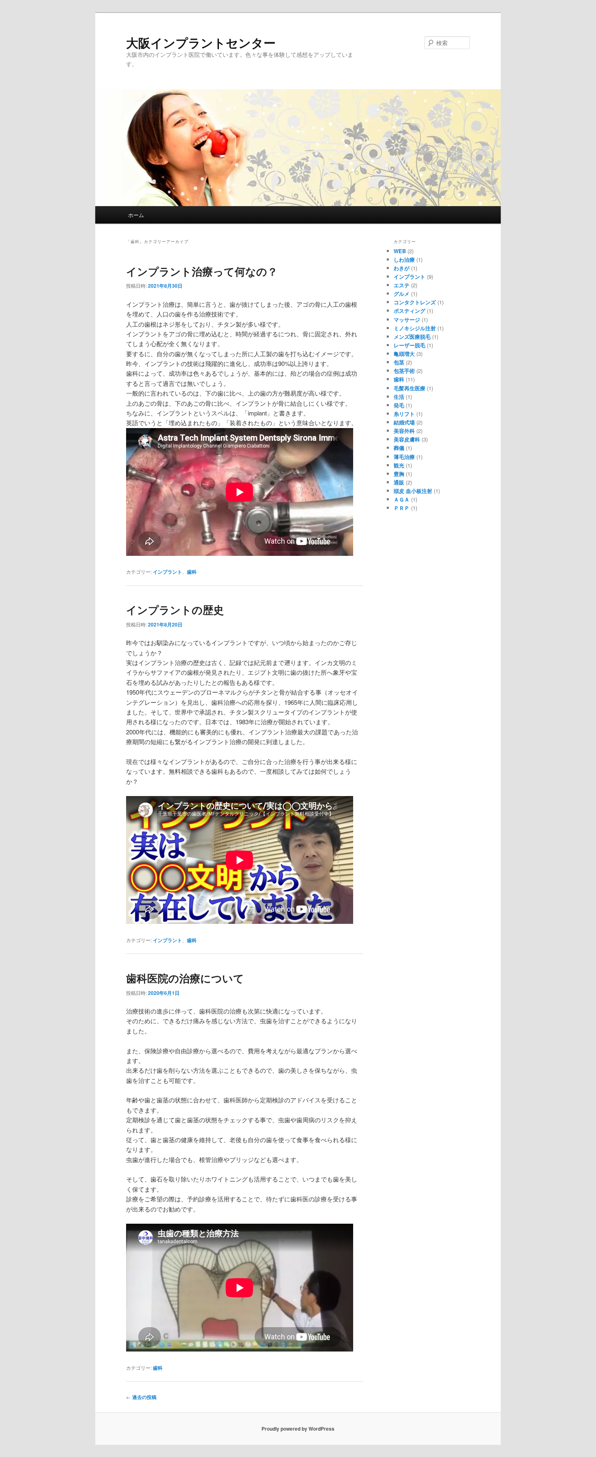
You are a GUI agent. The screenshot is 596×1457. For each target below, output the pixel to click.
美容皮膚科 (407, 439)
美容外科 (404, 431)
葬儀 (399, 448)
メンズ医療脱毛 (412, 336)
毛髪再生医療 (409, 388)
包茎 (399, 362)
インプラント (167, 571)
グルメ (401, 293)
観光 (399, 465)
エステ (401, 285)
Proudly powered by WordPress (298, 1428)
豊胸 (399, 474)
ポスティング (409, 310)
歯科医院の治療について (185, 978)
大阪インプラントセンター (201, 42)
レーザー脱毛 (409, 345)
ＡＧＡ (401, 499)
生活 (399, 396)
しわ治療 (404, 259)
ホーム (136, 215)
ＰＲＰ (401, 508)
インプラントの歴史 (175, 609)
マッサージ (407, 319)
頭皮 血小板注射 (413, 491)
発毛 (399, 405)
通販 (399, 482)
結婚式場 (404, 422)
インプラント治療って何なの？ (202, 271)
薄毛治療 (404, 457)
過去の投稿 (141, 1397)
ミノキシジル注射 (415, 328)
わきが (401, 268)
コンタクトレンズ (415, 302)
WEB (400, 251)
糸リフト (404, 414)
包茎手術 (404, 370)
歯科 (192, 571)
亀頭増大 (404, 353)
